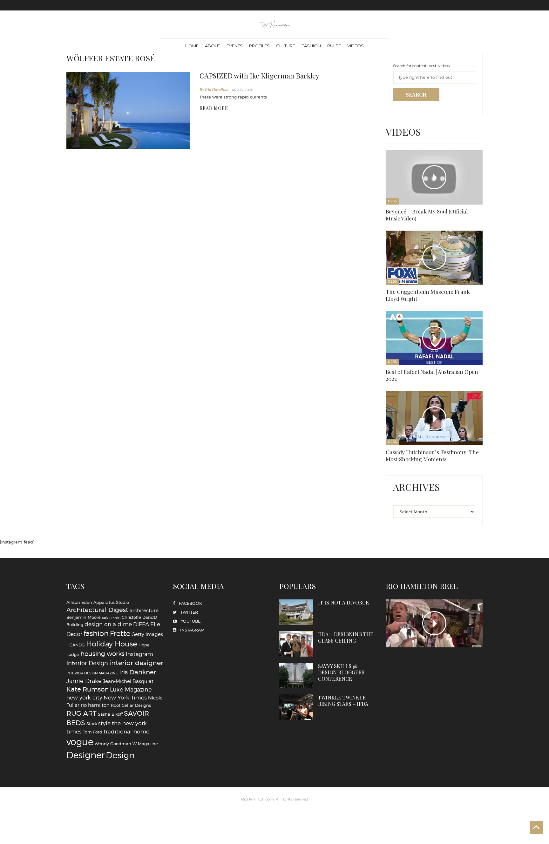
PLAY (434, 410)
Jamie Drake (84, 467)
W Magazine (145, 530)
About (212, 45)
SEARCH (416, 94)
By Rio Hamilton (214, 87)
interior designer (136, 449)
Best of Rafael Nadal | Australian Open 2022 (464, 174)
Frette (120, 420)
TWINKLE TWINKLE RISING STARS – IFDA (357, 433)
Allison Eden (79, 388)
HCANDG (75, 431)
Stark (91, 510)
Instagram (139, 440)
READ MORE (214, 104)
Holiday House (111, 430)
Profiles (259, 45)
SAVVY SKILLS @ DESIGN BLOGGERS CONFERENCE (313, 433)
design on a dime (108, 411)
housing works (102, 440)
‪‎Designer (85, 542)
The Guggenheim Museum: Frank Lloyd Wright (435, 174)
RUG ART (81, 500)
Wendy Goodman (113, 530)
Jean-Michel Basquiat (128, 468)
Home (192, 45)
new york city (84, 484)
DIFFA (141, 411)
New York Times (125, 484)
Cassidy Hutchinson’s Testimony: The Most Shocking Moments (402, 228)
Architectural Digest (97, 396)
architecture (144, 397)
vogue (79, 528)
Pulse (334, 45)
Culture (285, 45)
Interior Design (87, 449)
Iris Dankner (137, 459)
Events (235, 45)
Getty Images (147, 421)
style (104, 509)
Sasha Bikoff (110, 500)
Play (402, 152)
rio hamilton (95, 492)
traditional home (126, 518)
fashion (96, 419)
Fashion (311, 45)
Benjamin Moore (83, 404)
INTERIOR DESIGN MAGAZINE (92, 460)
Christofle (131, 404)
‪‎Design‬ (120, 542)
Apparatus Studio (111, 388)
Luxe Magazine (131, 476)
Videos (355, 45)
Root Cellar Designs (131, 491)
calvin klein (111, 404)
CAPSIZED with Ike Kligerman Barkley (252, 75)
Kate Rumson (87, 476)
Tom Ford (92, 518)
